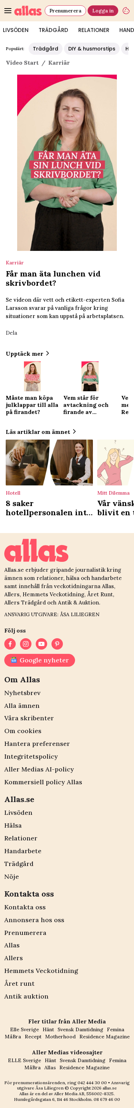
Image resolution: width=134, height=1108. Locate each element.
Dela (11, 332)
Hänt (48, 1029)
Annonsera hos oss (34, 920)
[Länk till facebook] (10, 644)
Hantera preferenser (37, 743)
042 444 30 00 (92, 1082)
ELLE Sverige (24, 1060)
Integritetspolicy (31, 756)
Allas (12, 945)
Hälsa (13, 825)
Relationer (93, 30)
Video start (22, 62)
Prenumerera (65, 10)
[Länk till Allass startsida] (28, 11)
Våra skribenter (29, 718)
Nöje (11, 876)
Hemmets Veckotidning (41, 971)
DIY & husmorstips (91, 48)
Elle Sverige (24, 1029)
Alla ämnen (22, 705)
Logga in (103, 10)
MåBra (13, 1036)
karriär (59, 62)
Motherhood (60, 1036)
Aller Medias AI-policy (39, 769)
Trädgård (53, 30)
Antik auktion (26, 996)
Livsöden (18, 812)
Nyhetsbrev (22, 693)
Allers (13, 958)
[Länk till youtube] (41, 644)
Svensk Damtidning (80, 1029)
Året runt (19, 983)
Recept (33, 1036)
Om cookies (22, 731)
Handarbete (22, 851)
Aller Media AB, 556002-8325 (84, 1093)
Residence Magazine (104, 1036)
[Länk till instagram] (25, 644)
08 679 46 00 (107, 1099)
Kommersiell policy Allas (43, 782)
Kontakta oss (25, 907)
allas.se (110, 1088)
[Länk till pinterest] (57, 644)
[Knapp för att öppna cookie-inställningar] (126, 10)
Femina (115, 1029)
